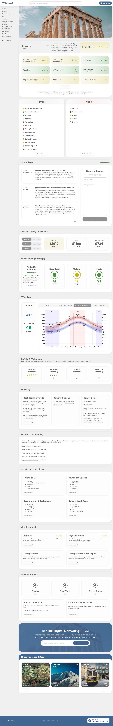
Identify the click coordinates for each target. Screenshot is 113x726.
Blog (43, 720)
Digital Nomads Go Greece (29, 460)
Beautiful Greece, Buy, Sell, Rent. (92, 408)
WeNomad (11, 721)
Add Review (95, 219)
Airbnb (94, 401)
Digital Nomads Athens (28, 453)
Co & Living (59, 405)
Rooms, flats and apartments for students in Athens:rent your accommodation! (93, 420)
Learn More (31, 285)
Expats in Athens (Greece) (29, 449)
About (48, 720)
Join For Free (81, 643)
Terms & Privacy (56, 720)
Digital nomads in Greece (29, 456)
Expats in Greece (26, 446)
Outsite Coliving (69, 403)
